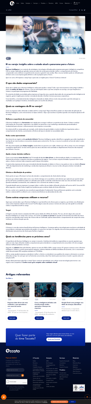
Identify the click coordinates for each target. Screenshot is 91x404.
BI (9, 58)
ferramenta (26, 122)
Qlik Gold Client (64, 377)
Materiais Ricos (77, 363)
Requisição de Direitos (38, 382)
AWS (47, 361)
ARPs (56, 3)
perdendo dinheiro (32, 139)
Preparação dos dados (52, 368)
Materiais (67, 3)
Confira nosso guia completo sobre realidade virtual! (40, 262)
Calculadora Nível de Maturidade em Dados (38, 370)
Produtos (43, 3)
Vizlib (47, 384)
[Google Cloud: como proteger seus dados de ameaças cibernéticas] (72, 289)
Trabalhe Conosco (37, 367)
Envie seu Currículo (54, 339)
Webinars (75, 367)
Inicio (17, 3)
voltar (10, 10)
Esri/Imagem (49, 363)
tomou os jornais (48, 215)
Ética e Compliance (38, 380)
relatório (16, 247)
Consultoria (63, 363)
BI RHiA (61, 379)
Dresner (82, 164)
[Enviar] (22, 375)
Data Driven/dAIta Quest (51, 375)
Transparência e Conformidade (37, 385)
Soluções (28, 3)
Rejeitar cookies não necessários (59, 401)
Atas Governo (76, 371)
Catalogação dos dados (50, 366)
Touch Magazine (77, 369)
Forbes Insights (28, 145)
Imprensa (75, 365)
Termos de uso (36, 378)
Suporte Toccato (64, 367)
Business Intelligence (12, 69)
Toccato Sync (63, 373)
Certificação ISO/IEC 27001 (38, 388)
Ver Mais (8, 278)
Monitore (62, 365)
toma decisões (23, 157)
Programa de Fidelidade (36, 373)
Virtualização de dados (52, 372)
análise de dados (17, 89)
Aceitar (72, 401)
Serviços (35, 3)
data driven (49, 157)
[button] (79, 10)
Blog (74, 361)
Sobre (22, 3)
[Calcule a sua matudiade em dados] (3, 397)
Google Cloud (49, 380)
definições (45, 402)
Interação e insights (51, 378)
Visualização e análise (52, 370)
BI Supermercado (64, 375)
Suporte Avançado (64, 361)
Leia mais (12, 318)
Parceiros (51, 3)
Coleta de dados (50, 386)
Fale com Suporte (77, 3)
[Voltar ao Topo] (87, 397)
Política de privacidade (39, 376)
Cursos (61, 3)
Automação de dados (51, 382)
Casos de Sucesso (77, 373)
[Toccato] (12, 3)
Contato (35, 365)
